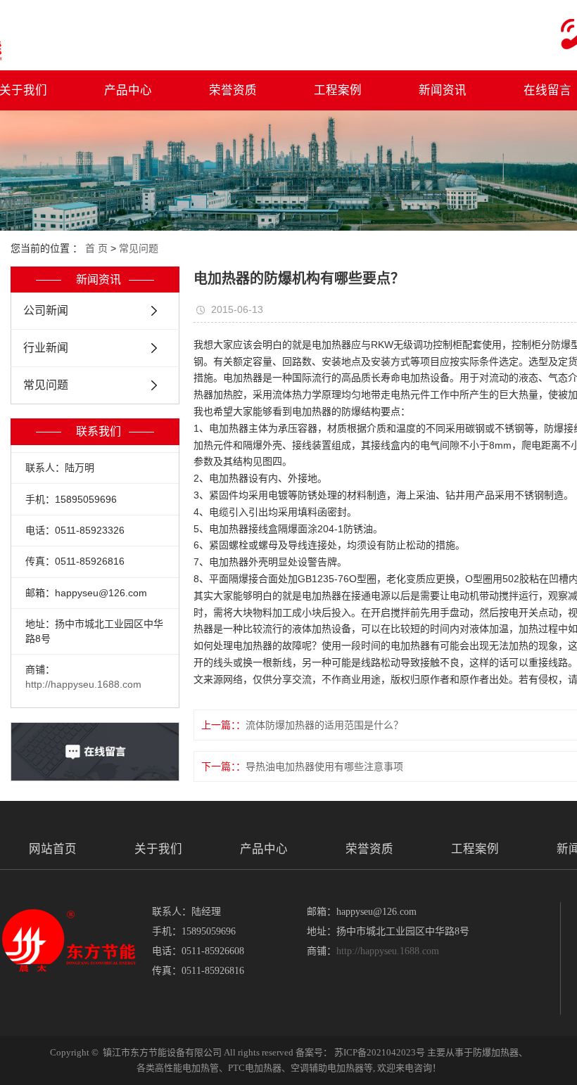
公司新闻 (45, 310)
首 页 (96, 248)
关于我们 (158, 848)
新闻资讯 (443, 90)
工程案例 (338, 90)
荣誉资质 (233, 90)
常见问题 (138, 248)
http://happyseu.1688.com (83, 684)
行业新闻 (45, 348)
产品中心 (128, 90)
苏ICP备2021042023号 (379, 1052)
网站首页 (53, 848)
